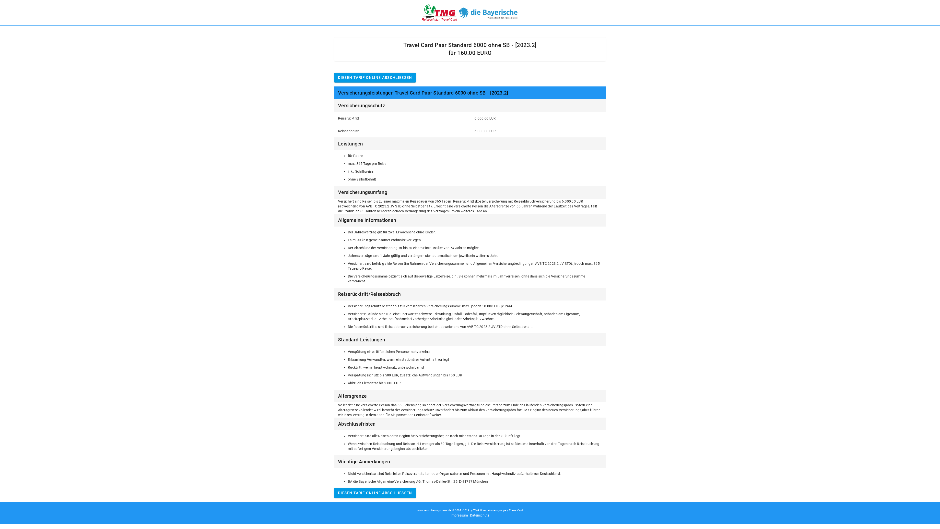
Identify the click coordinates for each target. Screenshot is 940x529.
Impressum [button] (459, 515)
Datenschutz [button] (479, 515)
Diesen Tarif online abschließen (375, 77)
